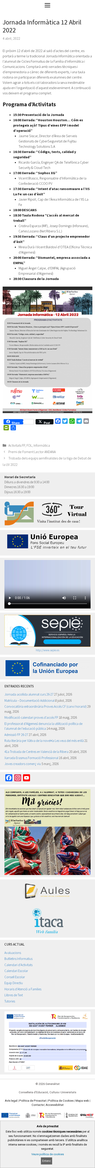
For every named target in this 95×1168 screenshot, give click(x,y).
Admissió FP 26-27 (16, 735)
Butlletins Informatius (18, 959)
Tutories (9, 1001)
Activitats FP (16, 445)
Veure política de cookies (47, 1154)
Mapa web (82, 1100)
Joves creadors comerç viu (22, 764)
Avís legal (11, 1100)
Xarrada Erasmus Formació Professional (31, 758)
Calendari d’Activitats (18, 965)
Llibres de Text (13, 995)
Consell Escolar (14, 977)
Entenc (46, 1160)
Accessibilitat (55, 1104)
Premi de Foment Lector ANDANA (32, 452)
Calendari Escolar (16, 971)
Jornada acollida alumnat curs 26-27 (28, 694)
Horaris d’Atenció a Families (22, 989)
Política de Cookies (61, 1100)
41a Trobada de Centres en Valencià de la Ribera (36, 752)
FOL (29, 445)
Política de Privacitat (32, 1100)
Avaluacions (12, 953)
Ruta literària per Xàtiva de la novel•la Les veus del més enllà (44, 741)
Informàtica (42, 445)
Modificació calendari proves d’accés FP (31, 717)
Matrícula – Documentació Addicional (29, 700)
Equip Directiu (13, 983)
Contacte (38, 1104)
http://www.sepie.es (47, 650)
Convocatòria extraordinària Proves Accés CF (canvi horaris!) (45, 706)
